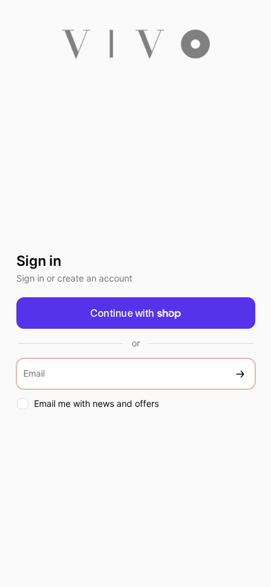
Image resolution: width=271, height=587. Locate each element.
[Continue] (240, 374)
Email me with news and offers (96, 403)
